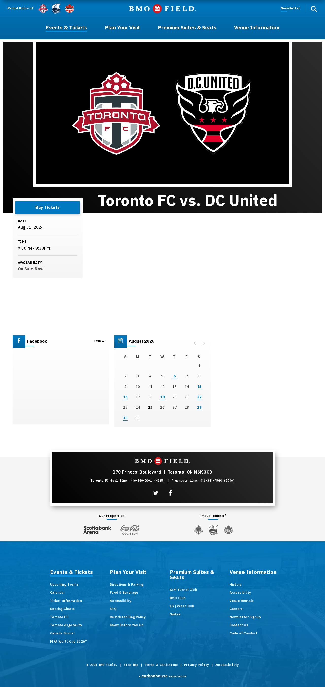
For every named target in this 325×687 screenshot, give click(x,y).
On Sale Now (30, 268)
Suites (175, 614)
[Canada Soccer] (69, 8)
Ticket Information (66, 601)
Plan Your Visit (128, 572)
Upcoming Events (64, 584)
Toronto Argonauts (66, 625)
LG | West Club (182, 606)
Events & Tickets (71, 572)
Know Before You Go (126, 625)
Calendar (57, 592)
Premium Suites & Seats (192, 575)
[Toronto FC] (43, 8)
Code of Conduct (243, 633)
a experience (162, 676)
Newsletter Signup (245, 617)
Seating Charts (62, 609)
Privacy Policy (196, 665)
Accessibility (120, 601)
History (236, 584)
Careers (236, 609)
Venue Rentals (242, 601)
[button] (195, 343)
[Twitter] (155, 493)
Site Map (131, 665)
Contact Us (239, 625)
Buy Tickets (47, 207)
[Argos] (56, 8)
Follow (99, 340)
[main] (162, 216)
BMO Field (162, 8)
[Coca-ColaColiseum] (130, 530)
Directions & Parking (126, 584)
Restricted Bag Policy (128, 617)
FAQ (113, 609)
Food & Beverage (124, 592)
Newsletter (290, 8)
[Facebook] (170, 493)
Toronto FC (59, 617)
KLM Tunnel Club (183, 590)
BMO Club (178, 598)
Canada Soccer (62, 633)
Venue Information (253, 572)
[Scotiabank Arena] (97, 529)
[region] (162, 381)
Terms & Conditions (161, 665)
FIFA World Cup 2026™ (68, 641)
